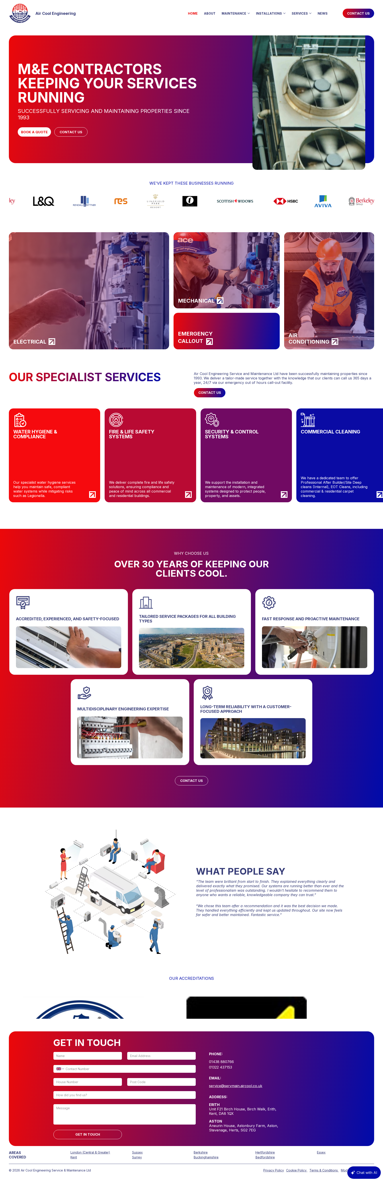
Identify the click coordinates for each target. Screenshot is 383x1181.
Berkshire (201, 1152)
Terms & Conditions (324, 1170)
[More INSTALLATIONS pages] (284, 13)
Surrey (137, 1157)
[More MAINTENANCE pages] (249, 13)
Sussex (137, 1152)
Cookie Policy (296, 1170)
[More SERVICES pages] (310, 13)
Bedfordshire (265, 1157)
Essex (321, 1152)
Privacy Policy (273, 1170)
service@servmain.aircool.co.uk (235, 1086)
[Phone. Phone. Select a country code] (60, 1069)
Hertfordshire (265, 1152)
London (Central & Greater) (90, 1152)
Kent (73, 1157)
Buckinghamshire (206, 1157)
